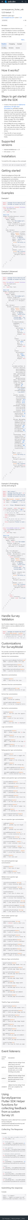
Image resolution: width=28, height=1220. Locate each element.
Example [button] (19, 44)
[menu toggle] (2, 1)
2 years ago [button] (10, 15)
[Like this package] (23, 20)
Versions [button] (11, 48)
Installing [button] (4, 48)
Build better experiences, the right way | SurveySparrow (14, 106)
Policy (23, 1218)
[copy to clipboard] (25, 164)
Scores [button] (18, 48)
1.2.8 (20, 17)
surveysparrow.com (8, 17)
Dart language (6, 1218)
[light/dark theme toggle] (26, 1)
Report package (16, 1218)
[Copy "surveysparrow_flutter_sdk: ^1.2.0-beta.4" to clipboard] (13, 12)
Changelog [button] (12, 44)
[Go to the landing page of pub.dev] (10, 1)
